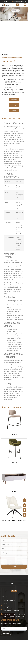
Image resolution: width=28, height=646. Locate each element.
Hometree (11, 14)
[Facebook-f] (12, 591)
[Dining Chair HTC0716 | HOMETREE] (14, 507)
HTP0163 (14, 491)
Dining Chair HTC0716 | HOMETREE (14, 520)
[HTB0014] (14, 421)
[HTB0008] (14, 449)
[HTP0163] (14, 478)
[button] (17, 5)
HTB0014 (14, 434)
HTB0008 (14, 463)
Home (5, 14)
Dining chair (12, 57)
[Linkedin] (15, 591)
